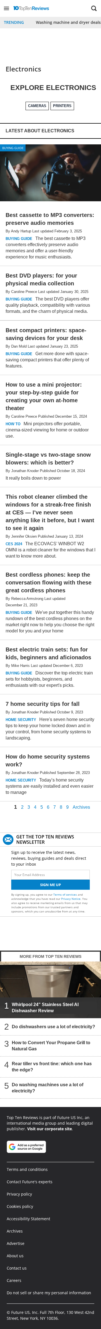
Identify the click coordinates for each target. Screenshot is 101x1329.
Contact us (17, 1268)
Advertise (15, 1243)
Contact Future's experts (29, 1181)
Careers (14, 1280)
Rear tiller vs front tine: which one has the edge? (52, 1066)
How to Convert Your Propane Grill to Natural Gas (51, 1045)
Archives (81, 807)
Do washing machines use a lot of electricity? (47, 1087)
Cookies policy (20, 1206)
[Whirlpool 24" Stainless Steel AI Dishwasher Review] (50, 989)
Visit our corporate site (49, 1128)
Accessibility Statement (28, 1218)
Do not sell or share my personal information (49, 1292)
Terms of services (65, 894)
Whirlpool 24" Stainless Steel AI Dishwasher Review (45, 1007)
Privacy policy (19, 1194)
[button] (6, 8)
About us (15, 1255)
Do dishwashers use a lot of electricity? (53, 1026)
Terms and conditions (27, 1169)
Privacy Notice (71, 899)
